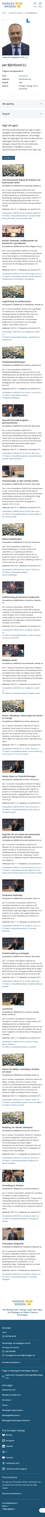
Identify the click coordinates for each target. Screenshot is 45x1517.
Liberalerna (23, 76)
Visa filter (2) (8, 158)
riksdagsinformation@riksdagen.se (20, 1355)
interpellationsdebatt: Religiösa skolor (22, 693)
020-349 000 (10, 1351)
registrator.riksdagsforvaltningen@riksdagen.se (24, 1376)
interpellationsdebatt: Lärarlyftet (20, 1047)
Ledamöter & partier (15, 13)
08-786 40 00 (10, 1336)
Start (4, 13)
